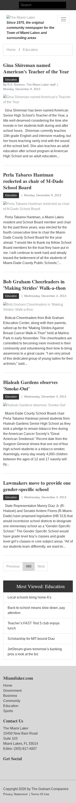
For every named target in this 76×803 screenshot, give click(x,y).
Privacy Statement (15, 794)
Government (12, 690)
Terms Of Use (40, 794)
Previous (13, 566)
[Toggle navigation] (63, 19)
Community (11, 701)
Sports (8, 711)
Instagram (14, 5)
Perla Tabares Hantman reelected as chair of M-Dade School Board (33, 181)
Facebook (6, 5)
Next (41, 566)
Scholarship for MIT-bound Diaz (31, 638)
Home (11, 49)
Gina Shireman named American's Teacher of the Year (36, 68)
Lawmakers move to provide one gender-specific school (37, 486)
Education (10, 706)
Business (10, 695)
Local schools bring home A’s (29, 597)
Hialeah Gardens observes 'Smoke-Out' (30, 385)
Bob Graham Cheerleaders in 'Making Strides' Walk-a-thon (34, 284)
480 (28, 566)
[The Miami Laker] (21, 17)
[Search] (69, 5)
